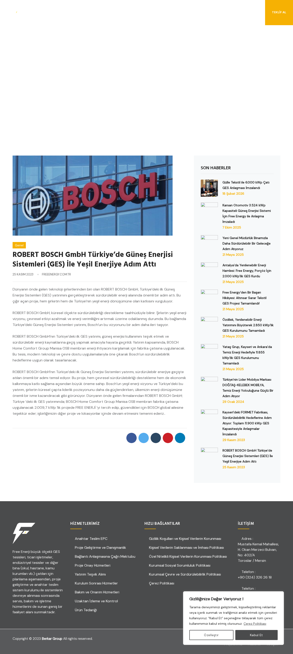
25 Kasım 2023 (233, 467)
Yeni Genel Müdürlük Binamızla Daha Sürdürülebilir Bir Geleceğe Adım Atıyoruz (246, 243)
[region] (233, 618)
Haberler (148, 12)
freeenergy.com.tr (56, 274)
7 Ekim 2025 (231, 227)
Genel (19, 245)
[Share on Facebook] (131, 438)
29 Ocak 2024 (233, 402)
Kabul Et (256, 635)
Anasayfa (42, 12)
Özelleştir (211, 635)
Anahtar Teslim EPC (91, 538)
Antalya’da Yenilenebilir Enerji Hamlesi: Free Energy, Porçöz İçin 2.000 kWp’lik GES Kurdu (246, 270)
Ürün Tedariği (86, 610)
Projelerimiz (123, 12)
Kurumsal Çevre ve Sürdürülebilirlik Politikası (185, 574)
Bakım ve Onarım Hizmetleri (97, 592)
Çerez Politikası (255, 624)
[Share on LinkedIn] (180, 438)
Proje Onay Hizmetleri (92, 565)
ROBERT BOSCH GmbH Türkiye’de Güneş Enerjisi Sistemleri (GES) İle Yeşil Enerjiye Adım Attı (247, 455)
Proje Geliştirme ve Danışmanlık (100, 547)
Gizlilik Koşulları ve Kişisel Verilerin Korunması (185, 538)
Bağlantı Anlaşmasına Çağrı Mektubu (105, 556)
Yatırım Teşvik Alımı (90, 574)
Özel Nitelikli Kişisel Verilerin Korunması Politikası (188, 556)
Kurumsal (66, 12)
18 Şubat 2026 (233, 193)
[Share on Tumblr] (156, 438)
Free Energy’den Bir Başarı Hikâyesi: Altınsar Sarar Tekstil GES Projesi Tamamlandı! (244, 297)
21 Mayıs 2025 (233, 255)
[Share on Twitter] (143, 438)
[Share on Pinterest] (168, 438)
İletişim (170, 12)
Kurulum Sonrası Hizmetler (96, 583)
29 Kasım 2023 (233, 440)
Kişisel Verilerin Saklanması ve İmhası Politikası (186, 547)
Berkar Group (52, 638)
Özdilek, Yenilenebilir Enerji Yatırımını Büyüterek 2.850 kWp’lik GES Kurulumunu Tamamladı (248, 325)
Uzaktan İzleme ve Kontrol (96, 601)
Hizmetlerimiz (93, 12)
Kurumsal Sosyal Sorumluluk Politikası (179, 565)
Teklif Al (279, 12)
